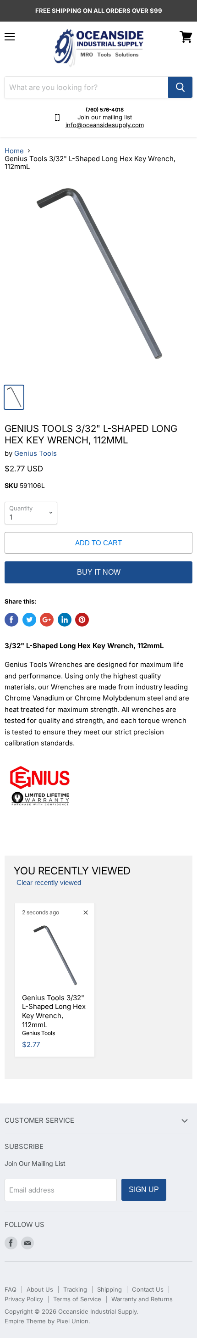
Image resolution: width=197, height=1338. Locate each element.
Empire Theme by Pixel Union (46, 1321)
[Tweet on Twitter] (29, 620)
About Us (40, 1289)
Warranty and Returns (142, 1299)
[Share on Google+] (47, 620)
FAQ (10, 1289)
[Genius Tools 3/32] (98, 279)
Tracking (75, 1289)
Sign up (144, 1189)
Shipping (109, 1289)
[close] (85, 912)
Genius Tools (35, 453)
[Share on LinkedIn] (64, 620)
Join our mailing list (104, 117)
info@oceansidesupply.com (105, 125)
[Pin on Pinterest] (82, 620)
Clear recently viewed (48, 882)
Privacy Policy (24, 1299)
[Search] (180, 87)
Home (14, 151)
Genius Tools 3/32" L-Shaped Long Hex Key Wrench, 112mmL (54, 1011)
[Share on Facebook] (11, 620)
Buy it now (98, 572)
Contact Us (148, 1289)
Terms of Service (77, 1299)
